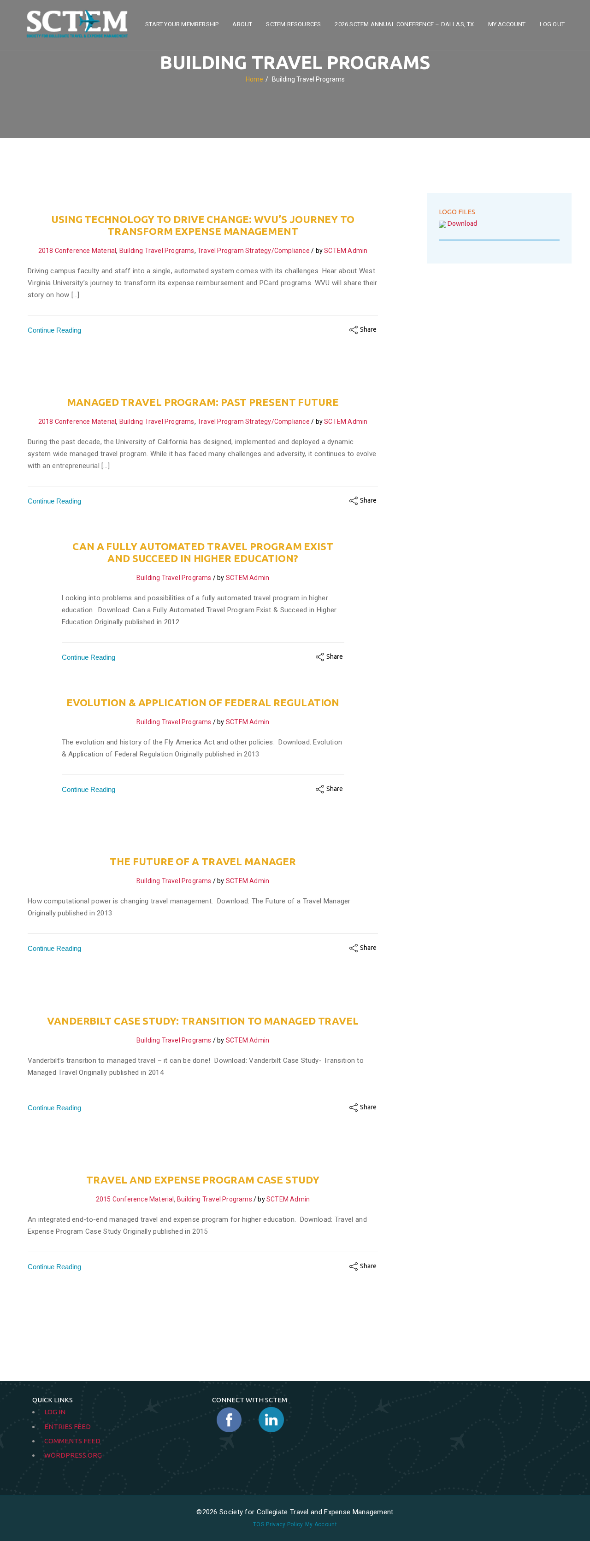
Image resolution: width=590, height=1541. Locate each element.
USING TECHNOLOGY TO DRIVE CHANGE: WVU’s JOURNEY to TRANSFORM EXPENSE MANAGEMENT (202, 225)
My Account (507, 24)
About (242, 24)
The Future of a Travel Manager (202, 861)
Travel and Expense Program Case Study (202, 1179)
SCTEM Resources (293, 24)
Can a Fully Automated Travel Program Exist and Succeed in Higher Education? (202, 552)
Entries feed (67, 1426)
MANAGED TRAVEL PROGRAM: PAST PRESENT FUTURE (203, 402)
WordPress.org (73, 1455)
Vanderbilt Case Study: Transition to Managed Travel (203, 1020)
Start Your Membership (181, 24)
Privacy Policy (284, 1524)
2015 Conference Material (135, 1199)
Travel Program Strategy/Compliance (253, 250)
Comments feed (72, 1441)
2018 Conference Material (77, 250)
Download (462, 223)
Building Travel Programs (157, 250)
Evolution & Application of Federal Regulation (203, 702)
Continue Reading (54, 330)
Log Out (552, 24)
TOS (258, 1524)
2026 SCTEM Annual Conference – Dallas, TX (404, 24)
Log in (54, 1412)
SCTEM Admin (345, 250)
